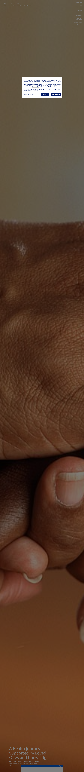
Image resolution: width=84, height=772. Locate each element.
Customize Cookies (28, 94)
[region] (42, 87)
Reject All (45, 94)
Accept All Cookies (55, 94)
